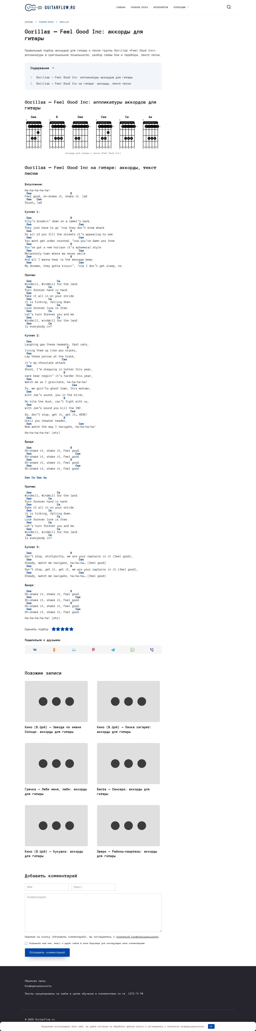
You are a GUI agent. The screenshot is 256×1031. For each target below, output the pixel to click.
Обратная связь (35, 981)
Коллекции (180, 7)
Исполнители (161, 7)
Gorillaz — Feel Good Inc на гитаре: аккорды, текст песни (83, 83)
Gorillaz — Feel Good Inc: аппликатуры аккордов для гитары (84, 77)
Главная (120, 7)
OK (211, 1026)
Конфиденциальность (38, 986)
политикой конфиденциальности (137, 937)
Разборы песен (139, 7)
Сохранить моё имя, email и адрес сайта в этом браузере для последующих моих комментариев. (87, 943)
